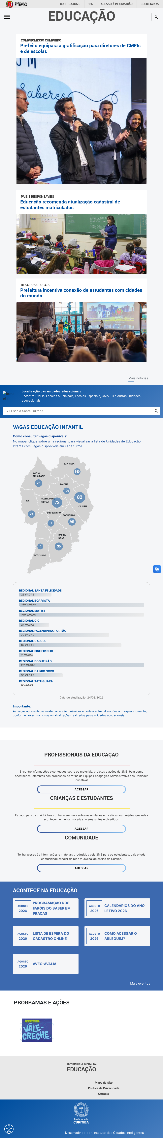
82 (79, 497)
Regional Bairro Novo (36, 671)
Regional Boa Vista (34, 600)
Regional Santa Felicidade (40, 590)
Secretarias (150, 4)
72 (57, 502)
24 (31, 514)
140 (77, 471)
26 (39, 483)
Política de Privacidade (103, 1088)
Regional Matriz (32, 610)
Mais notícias (138, 378)
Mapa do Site (104, 1082)
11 (50, 523)
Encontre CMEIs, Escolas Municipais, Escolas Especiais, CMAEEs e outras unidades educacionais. (81, 395)
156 (95, 4)
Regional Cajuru (33, 641)
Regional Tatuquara (36, 681)
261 (71, 521)
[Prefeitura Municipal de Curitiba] (81, 1113)
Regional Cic (29, 620)
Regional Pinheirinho (36, 651)
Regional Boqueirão (35, 661)
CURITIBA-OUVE (74, 4)
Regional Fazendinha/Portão (42, 630)
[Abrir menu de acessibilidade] (9, 1129)
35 (59, 546)
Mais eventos (140, 983)
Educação (81, 15)
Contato (104, 1093)
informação (119, 4)
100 (66, 491)
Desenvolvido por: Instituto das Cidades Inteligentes (104, 1133)
